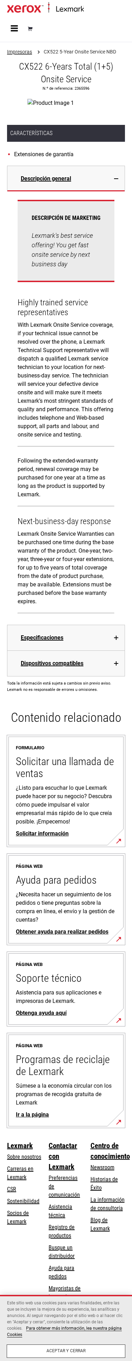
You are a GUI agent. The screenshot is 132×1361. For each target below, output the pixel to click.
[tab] (66, 178)
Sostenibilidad (23, 1201)
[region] (66, 1328)
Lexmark (20, 1145)
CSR (11, 1189)
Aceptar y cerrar (66, 1350)
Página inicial (97, 9)
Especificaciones (42, 637)
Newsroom (102, 1167)
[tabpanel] (66, 408)
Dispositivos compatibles (52, 663)
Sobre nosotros (24, 1156)
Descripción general (46, 178)
